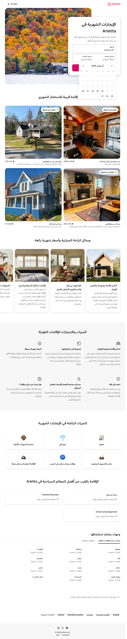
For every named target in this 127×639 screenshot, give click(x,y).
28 (83, 91)
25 (97, 91)
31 (102, 96)
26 (93, 91)
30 (107, 96)
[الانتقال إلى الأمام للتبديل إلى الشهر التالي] (83, 66)
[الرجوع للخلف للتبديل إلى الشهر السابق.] (111, 66)
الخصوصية (66, 635)
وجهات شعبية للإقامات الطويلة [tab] (109, 541)
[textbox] (105, 59)
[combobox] (94, 50)
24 (102, 91)
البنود (58, 635)
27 (88, 91)
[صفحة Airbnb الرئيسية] (114, 4)
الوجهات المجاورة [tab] (88, 541)
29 (112, 96)
